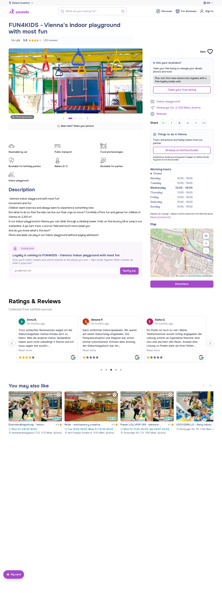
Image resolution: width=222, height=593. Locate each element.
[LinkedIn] (187, 122)
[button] (182, 249)
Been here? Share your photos (77, 125)
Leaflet (181, 275)
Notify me (129, 271)
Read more (25, 350)
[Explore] (19, 11)
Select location (21, 2)
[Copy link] (204, 122)
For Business (188, 11)
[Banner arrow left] (203, 385)
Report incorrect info (160, 217)
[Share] (195, 122)
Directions (182, 284)
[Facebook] (171, 122)
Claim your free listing (182, 89)
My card (16, 574)
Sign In (209, 11)
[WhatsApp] (163, 122)
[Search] (123, 11)
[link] (35, 412)
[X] (179, 122)
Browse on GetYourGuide (182, 150)
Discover (167, 11)
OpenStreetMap (195, 275)
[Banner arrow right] (88, 118)
